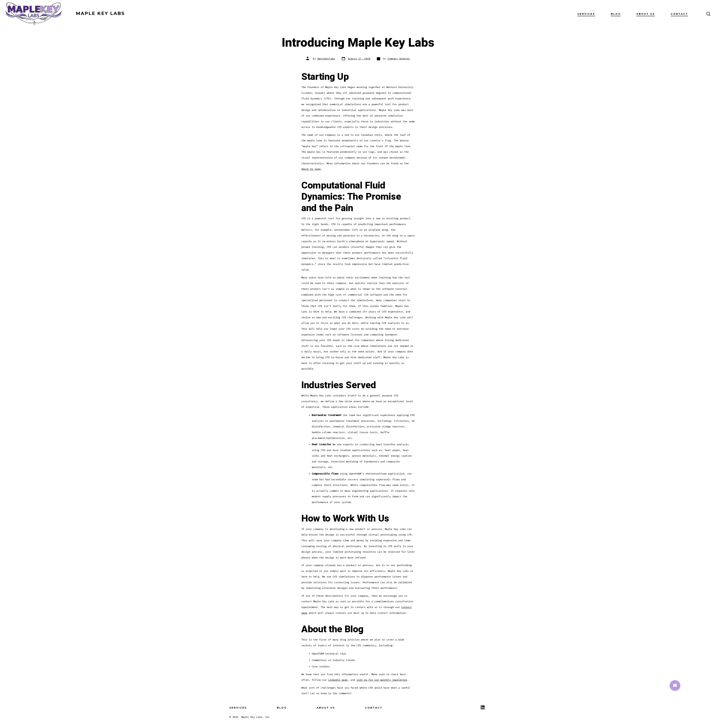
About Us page (311, 169)
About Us (645, 13)
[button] (675, 685)
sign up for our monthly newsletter (382, 680)
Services (586, 13)
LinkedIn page (338, 680)
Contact (679, 13)
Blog (616, 13)
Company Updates (398, 58)
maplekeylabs (326, 58)
